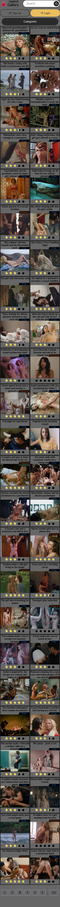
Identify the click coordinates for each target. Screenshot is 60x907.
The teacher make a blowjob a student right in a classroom (15, 746)
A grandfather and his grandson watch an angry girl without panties (15, 173)
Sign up (17, 13)
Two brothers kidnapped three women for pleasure (15, 709)
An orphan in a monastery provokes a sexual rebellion (44, 279)
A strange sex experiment (15, 421)
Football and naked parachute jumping (45, 64)
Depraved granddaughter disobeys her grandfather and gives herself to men (15, 30)
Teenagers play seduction (44, 600)
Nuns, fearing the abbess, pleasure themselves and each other (15, 317)
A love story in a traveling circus (45, 565)
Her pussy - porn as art (44, 743)
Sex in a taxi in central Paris (44, 27)
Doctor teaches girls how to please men (44, 530)
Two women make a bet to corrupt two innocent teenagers (15, 639)
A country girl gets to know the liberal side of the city (15, 458)
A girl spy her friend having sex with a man (15, 100)
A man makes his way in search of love (45, 637)
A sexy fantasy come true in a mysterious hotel (45, 852)
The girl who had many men (15, 278)
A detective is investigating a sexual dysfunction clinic (15, 351)
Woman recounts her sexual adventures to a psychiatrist (15, 494)
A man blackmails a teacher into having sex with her (45, 709)
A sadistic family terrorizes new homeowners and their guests (14, 782)
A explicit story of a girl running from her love (45, 816)
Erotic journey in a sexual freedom (15, 207)
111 (54, 892)
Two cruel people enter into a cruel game (15, 816)
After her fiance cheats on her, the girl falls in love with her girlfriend (45, 317)
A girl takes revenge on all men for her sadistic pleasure (45, 173)
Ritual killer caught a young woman (45, 780)
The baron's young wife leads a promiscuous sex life (15, 64)
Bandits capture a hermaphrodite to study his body (45, 102)
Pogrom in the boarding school (45, 422)
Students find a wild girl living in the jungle (15, 565)
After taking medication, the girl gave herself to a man (44, 136)
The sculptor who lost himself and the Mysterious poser (15, 245)
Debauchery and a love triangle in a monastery (15, 136)
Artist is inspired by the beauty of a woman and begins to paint (15, 675)
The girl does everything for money (15, 601)
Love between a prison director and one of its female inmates (45, 352)
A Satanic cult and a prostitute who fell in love (15, 530)
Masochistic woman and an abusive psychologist (44, 494)
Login (47, 13)
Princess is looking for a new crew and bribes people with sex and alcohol (44, 675)
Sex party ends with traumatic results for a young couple (45, 460)
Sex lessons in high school (15, 851)
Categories (30, 21)
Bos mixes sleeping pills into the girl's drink (45, 207)
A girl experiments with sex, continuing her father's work (45, 388)
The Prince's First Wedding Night (45, 243)
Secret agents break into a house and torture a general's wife (15, 388)
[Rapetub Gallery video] (11, 3)
